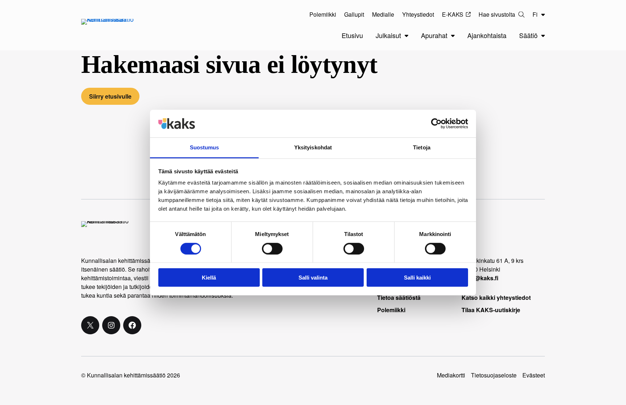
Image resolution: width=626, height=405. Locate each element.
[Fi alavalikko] (543, 14)
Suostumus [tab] (204, 147)
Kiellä (209, 277)
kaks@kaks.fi (480, 278)
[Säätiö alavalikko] (543, 35)
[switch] (272, 248)
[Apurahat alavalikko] (453, 35)
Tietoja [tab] (421, 147)
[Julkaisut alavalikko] (406, 35)
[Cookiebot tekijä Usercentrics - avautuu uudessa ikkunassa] (436, 123)
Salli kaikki (417, 277)
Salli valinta (313, 277)
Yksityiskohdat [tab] (313, 147)
